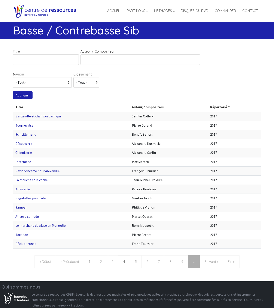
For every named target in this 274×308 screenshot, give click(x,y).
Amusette (22, 189)
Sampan (21, 207)
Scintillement (25, 134)
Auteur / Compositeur (97, 51)
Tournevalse (24, 125)
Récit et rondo (25, 243)
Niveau (18, 74)
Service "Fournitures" (247, 300)
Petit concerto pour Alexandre (37, 171)
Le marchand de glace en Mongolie (40, 225)
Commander (225, 11)
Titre (16, 51)
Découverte (23, 143)
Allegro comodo (27, 216)
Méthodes (163, 11)
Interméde (23, 162)
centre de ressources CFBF (55, 294)
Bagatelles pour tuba (30, 198)
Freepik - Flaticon (70, 305)
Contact (250, 11)
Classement (82, 74)
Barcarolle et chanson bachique (38, 116)
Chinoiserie (23, 152)
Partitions (136, 11)
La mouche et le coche (31, 180)
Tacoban (21, 234)
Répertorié (220, 107)
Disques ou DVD (194, 11)
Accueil (114, 11)
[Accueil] (46, 10)
